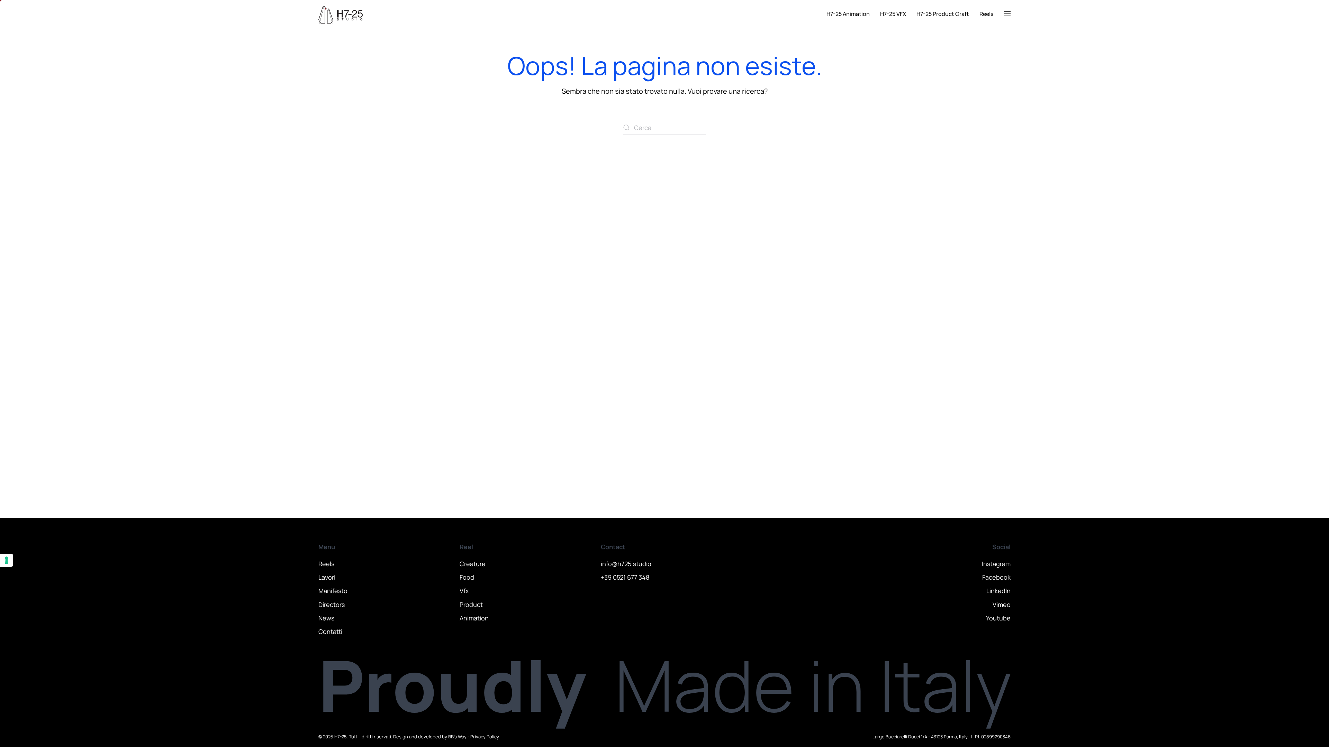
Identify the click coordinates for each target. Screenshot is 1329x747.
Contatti (330, 631)
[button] (1007, 14)
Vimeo (1002, 604)
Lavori (326, 577)
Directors (331, 604)
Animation (474, 618)
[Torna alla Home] (340, 14)
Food (467, 577)
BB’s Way (457, 737)
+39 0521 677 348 (625, 577)
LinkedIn (998, 591)
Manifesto (332, 591)
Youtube (998, 618)
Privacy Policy (484, 737)
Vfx (464, 591)
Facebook (996, 577)
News (326, 618)
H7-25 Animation (848, 14)
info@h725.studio (626, 564)
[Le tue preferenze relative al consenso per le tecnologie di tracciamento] (6, 560)
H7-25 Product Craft (942, 14)
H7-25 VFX (893, 14)
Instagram (996, 564)
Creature (473, 564)
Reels (986, 14)
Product (471, 604)
